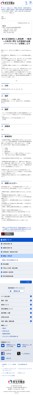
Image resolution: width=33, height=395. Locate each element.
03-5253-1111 (17, 389)
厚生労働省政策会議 (8, 276)
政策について (5, 304)
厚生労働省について (7, 308)
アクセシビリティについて (25, 368)
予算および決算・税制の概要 (10, 268)
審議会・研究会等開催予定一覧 (10, 260)
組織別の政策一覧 (7, 247)
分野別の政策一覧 (7, 243)
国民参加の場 (17, 291)
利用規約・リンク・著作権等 (9, 365)
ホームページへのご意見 (8, 375)
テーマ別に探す (5, 296)
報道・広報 (4, 300)
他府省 (4, 328)
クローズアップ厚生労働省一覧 (10, 336)
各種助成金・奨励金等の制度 (10, 252)
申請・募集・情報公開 (7, 321)
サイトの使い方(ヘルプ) (8, 373)
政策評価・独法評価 (8, 272)
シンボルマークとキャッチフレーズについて (9, 369)
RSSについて (21, 373)
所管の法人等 (5, 331)
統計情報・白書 (5, 313)
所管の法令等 (5, 317)
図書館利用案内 (6, 333)
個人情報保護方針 (22, 364)
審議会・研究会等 (7, 256)
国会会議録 (6, 264)
